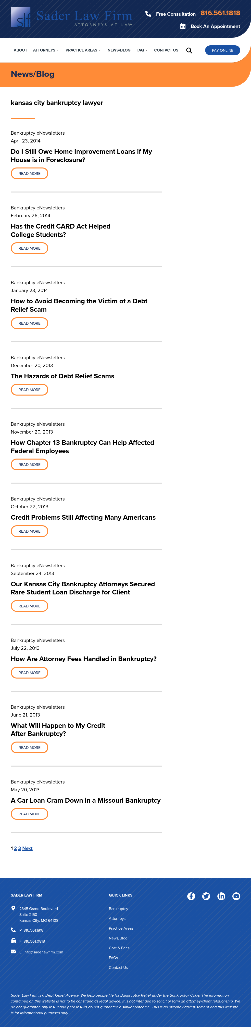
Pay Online (222, 50)
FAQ (140, 50)
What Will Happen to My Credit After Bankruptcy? (58, 729)
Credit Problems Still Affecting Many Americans (83, 517)
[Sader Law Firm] (71, 16)
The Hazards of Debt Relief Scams (62, 376)
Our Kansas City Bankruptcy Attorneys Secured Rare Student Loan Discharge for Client (83, 588)
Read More (29, 173)
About (20, 50)
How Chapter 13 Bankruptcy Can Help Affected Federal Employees (82, 446)
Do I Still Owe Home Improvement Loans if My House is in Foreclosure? (81, 155)
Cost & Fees (119, 947)
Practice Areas (81, 50)
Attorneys (44, 50)
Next (27, 848)
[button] (189, 50)
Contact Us (166, 50)
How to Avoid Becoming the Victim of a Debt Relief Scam (79, 305)
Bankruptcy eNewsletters (38, 132)
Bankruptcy (118, 908)
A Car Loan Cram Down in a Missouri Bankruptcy (86, 800)
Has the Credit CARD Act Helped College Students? (60, 230)
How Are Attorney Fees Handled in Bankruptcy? (84, 659)
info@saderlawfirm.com (43, 952)
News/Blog (119, 50)
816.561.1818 (33, 930)
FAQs (113, 957)
